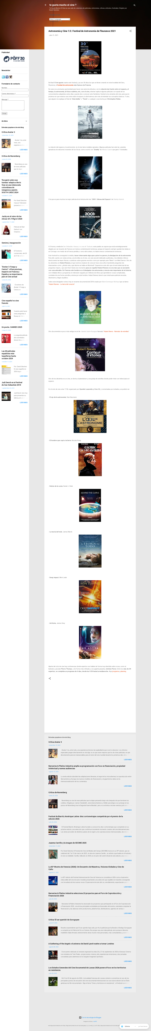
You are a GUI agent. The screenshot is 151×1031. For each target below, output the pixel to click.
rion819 (95, 1021)
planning (123, 671)
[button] (130, 31)
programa (115, 671)
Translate (66, 21)
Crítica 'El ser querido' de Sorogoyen (63, 920)
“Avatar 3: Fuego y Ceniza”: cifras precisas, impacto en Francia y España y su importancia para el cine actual (12, 272)
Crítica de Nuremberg (57, 792)
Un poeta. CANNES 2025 (12, 327)
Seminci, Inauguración (11, 243)
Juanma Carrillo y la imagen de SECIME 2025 (67, 843)
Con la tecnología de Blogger (91, 1017)
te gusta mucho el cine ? (62, 4)
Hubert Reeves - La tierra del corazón (61, 284)
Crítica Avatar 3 (55, 742)
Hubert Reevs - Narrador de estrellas (116, 331)
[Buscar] (134, 5)
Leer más (128, 760)
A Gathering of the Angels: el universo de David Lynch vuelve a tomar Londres (81, 944)
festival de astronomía (65, 85)
